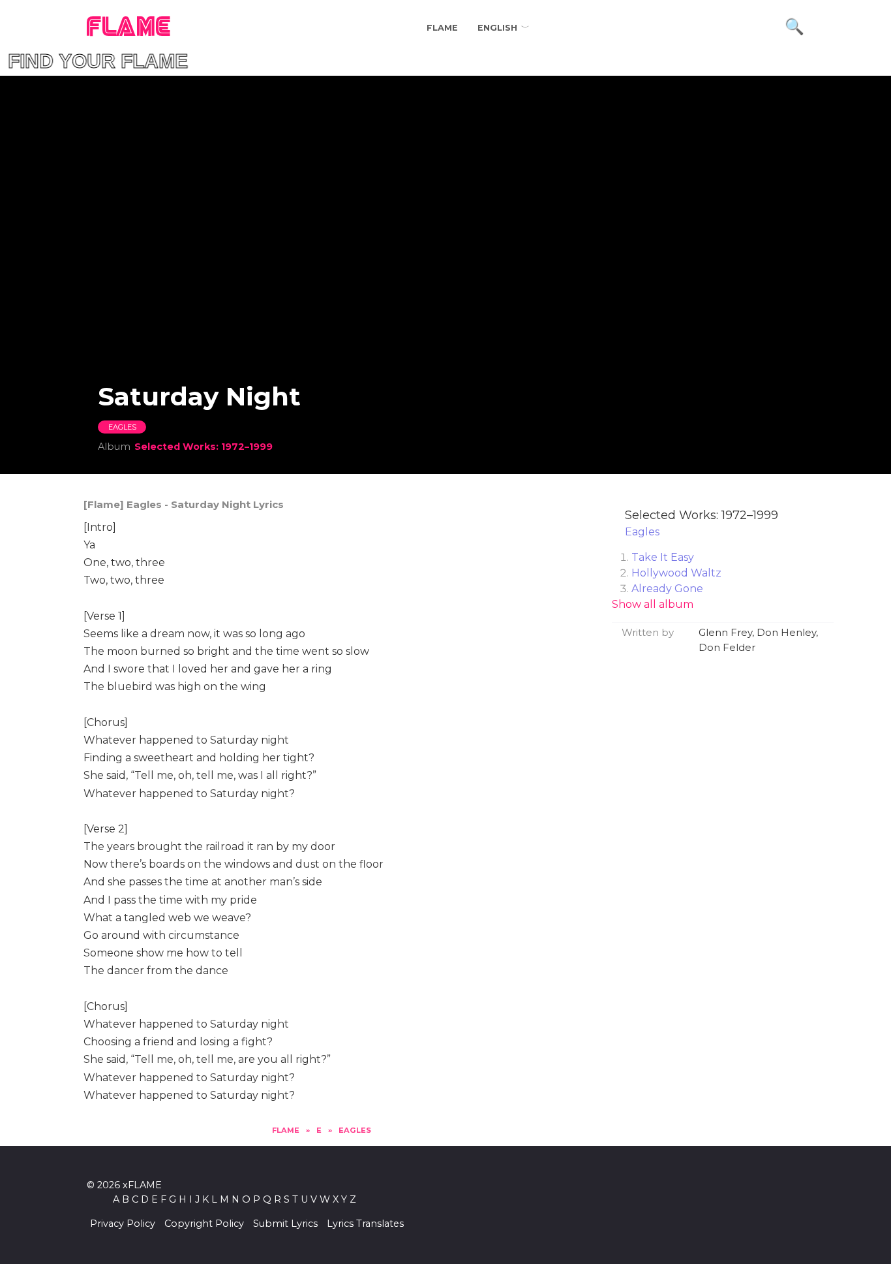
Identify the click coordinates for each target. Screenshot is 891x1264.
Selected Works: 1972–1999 (203, 446)
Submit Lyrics (285, 1223)
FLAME (129, 27)
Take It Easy (662, 557)
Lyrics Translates (365, 1223)
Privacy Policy (122, 1223)
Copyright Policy (204, 1223)
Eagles (122, 427)
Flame (442, 28)
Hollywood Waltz (676, 573)
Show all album (652, 604)
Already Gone (667, 588)
